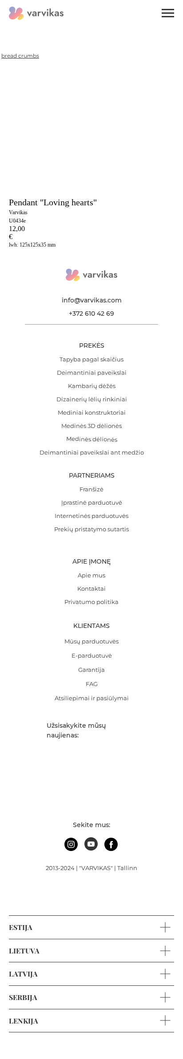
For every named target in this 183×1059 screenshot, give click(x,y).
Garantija (91, 669)
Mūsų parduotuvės (91, 641)
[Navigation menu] (168, 13)
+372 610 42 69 (91, 314)
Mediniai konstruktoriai (92, 412)
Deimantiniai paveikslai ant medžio (92, 452)
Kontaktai (91, 588)
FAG (92, 683)
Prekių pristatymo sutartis (91, 529)
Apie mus (91, 575)
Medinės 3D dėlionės (91, 425)
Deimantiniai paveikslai (92, 372)
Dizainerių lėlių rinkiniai (91, 399)
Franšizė (91, 489)
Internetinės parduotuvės (91, 515)
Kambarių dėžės (91, 385)
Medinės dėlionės (91, 439)
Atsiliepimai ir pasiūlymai (92, 698)
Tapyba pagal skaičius (91, 359)
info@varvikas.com (92, 300)
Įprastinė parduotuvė (91, 502)
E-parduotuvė (92, 655)
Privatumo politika (91, 601)
